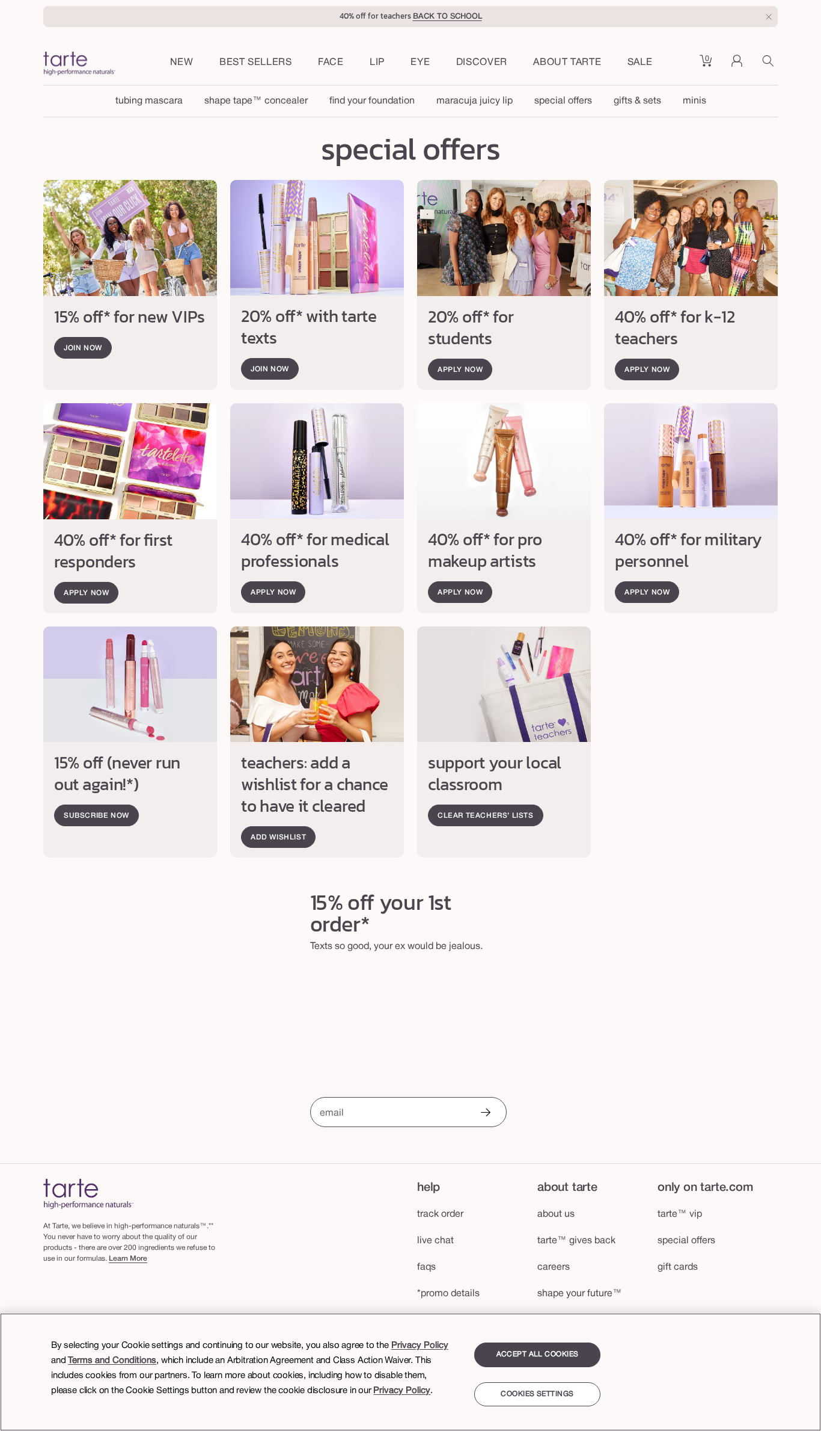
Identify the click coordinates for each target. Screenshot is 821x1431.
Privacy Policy (419, 1345)
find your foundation (372, 101)
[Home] (88, 1193)
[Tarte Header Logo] (79, 65)
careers (553, 1267)
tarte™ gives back (576, 1241)
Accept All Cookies (537, 1354)
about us (556, 1214)
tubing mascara (149, 101)
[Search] (770, 65)
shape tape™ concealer (256, 101)
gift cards (678, 1267)
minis (694, 101)
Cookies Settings (537, 1394)
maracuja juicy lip (474, 101)
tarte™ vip (680, 1214)
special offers (563, 101)
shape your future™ (579, 1294)
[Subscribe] (485, 1113)
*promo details (448, 1294)
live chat (435, 1241)
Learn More (128, 1258)
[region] (410, 1372)
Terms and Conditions (112, 1360)
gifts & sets (637, 101)
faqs (426, 1267)
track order (440, 1214)
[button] (331, 63)
